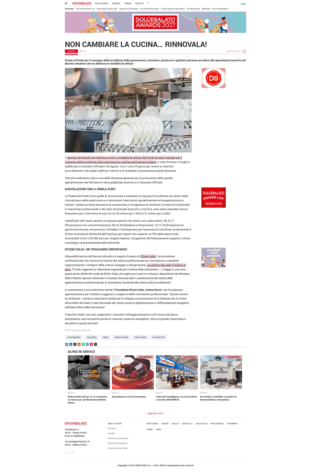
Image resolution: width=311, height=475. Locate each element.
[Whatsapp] (73, 452)
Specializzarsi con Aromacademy (129, 396)
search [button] (148, 3)
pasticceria (140, 337)
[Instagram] (70, 452)
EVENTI (17, 43)
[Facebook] (66, 452)
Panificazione (121, 337)
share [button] (244, 51)
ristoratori (159, 337)
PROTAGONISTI (20, 39)
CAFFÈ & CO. (19, 26)
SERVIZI (71, 392)
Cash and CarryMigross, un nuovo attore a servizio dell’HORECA (176, 398)
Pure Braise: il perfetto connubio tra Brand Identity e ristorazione (218, 398)
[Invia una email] (91, 344)
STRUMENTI (23, 47)
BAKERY (116, 3)
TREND (127, 3)
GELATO (17, 22)
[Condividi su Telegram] (87, 344)
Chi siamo (18, 63)
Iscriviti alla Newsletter (23, 80)
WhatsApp (206, 9)
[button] (67, 3)
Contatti (17, 67)
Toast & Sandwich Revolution (173, 9)
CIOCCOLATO (19, 18)
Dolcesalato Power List (85, 9)
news (105, 337)
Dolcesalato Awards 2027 (107, 9)
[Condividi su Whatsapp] (83, 344)
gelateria (92, 337)
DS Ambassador (193, 9)
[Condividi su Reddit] (79, 344)
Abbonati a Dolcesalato (23, 75)
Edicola (17, 71)
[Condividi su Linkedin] (70, 344)
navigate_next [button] (31, 34)
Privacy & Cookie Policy (24, 84)
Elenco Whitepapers (220, 9)
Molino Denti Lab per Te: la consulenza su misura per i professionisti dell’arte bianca (87, 399)
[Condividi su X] (74, 344)
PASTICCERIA (101, 3)
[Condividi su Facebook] (66, 344)
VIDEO (23, 51)
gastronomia (73, 337)
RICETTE (139, 3)
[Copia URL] (95, 344)
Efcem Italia (148, 256)
